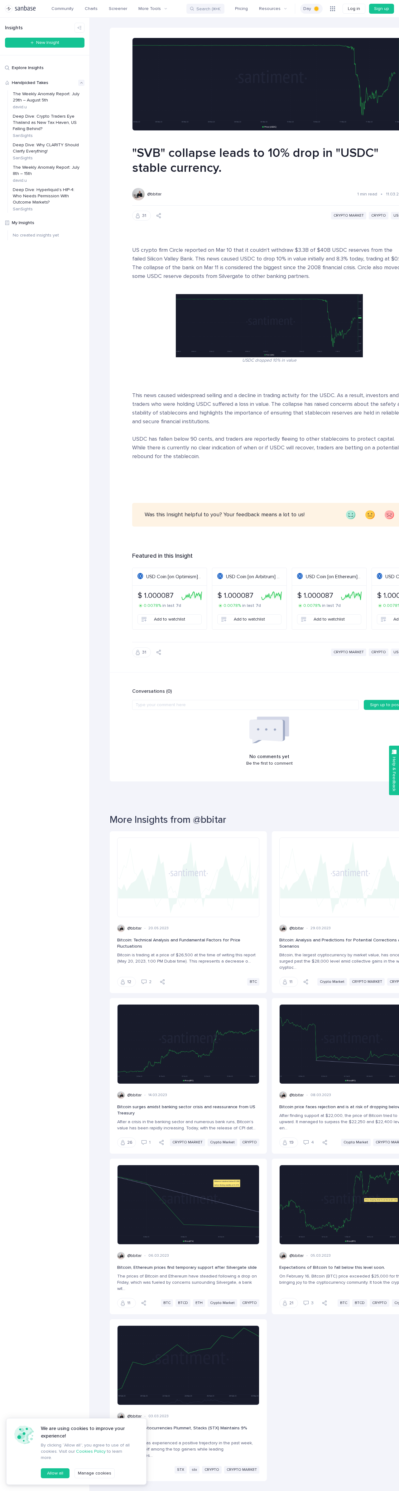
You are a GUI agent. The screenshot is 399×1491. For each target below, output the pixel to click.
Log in (354, 8)
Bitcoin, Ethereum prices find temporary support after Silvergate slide (187, 1267)
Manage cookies (94, 1473)
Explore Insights (28, 67)
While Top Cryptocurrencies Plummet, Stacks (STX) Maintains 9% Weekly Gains (182, 1431)
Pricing (241, 8)
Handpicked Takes (30, 82)
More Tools (149, 8)
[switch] (311, 9)
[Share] (158, 216)
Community (62, 8)
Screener (118, 8)
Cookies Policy (91, 1451)
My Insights (23, 222)
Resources (270, 8)
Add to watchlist (169, 619)
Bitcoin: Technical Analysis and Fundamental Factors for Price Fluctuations (178, 943)
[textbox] (245, 705)
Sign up (381, 8)
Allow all (55, 1473)
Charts (91, 8)
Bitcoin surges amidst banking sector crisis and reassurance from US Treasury (186, 1110)
